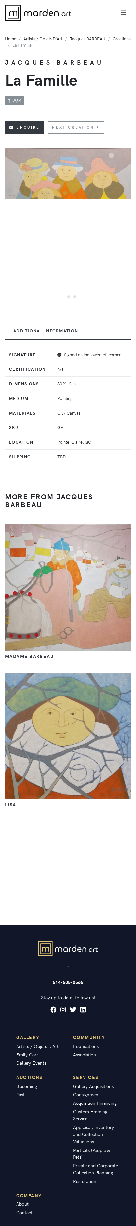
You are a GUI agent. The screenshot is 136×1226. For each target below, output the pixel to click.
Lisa (10, 804)
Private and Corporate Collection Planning (95, 1169)
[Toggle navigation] (124, 12)
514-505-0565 (68, 982)
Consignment (86, 1094)
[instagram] (63, 1009)
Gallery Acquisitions (93, 1086)
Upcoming (26, 1086)
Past (20, 1094)
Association (84, 1054)
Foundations (86, 1046)
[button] (62, 296)
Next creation (73, 127)
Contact (24, 1212)
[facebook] (53, 1009)
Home (10, 38)
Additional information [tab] (45, 331)
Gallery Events (31, 1062)
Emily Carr (27, 1054)
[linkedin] (83, 1009)
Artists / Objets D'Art (42, 38)
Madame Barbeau (29, 656)
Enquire (28, 127)
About (22, 1204)
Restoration (84, 1181)
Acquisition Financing (95, 1103)
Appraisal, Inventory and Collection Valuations (93, 1134)
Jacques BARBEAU (87, 38)
